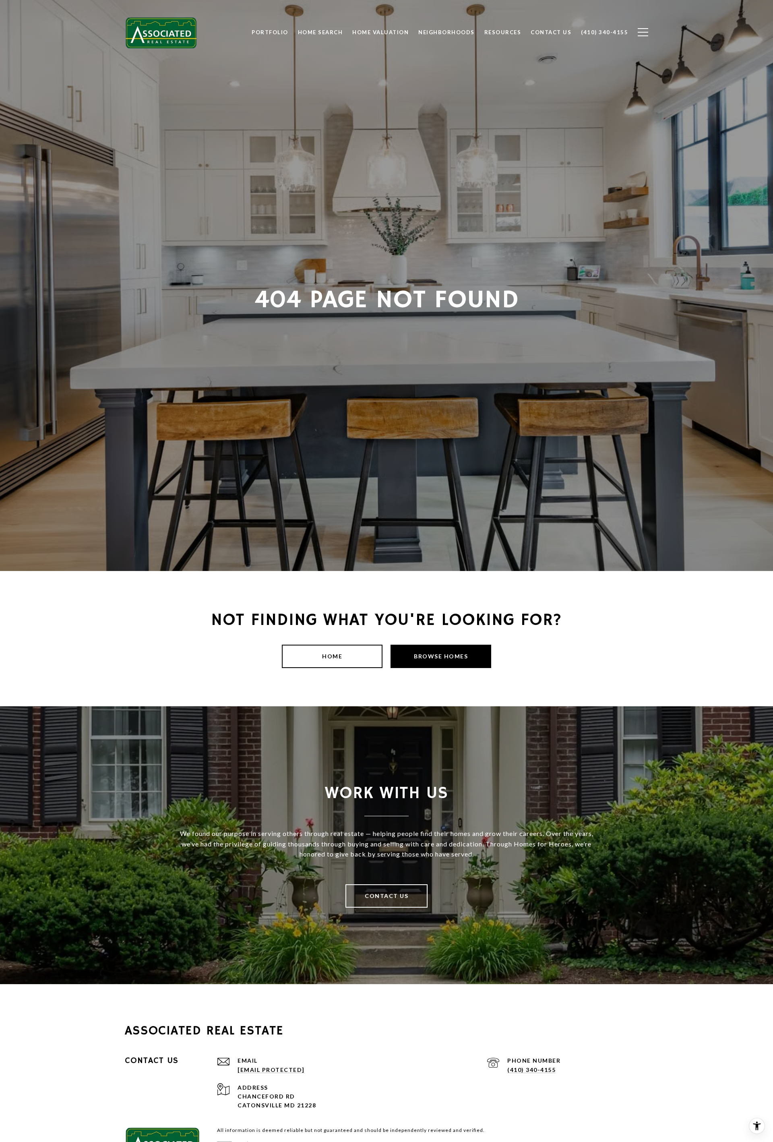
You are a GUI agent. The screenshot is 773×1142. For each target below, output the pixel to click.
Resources (502, 32)
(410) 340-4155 (531, 1069)
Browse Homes (441, 656)
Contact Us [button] (386, 895)
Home (332, 656)
